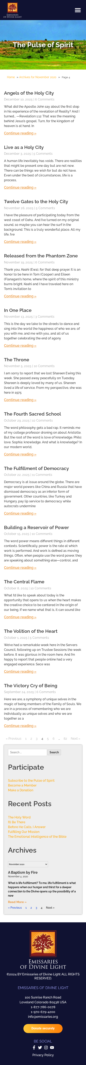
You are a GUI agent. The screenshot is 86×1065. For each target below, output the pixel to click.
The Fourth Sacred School (32, 414)
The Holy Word (19, 817)
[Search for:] (27, 753)
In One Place (18, 310)
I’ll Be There (16, 822)
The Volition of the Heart (30, 631)
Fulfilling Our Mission (23, 832)
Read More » (17, 902)
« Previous (13, 738)
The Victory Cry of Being (30, 685)
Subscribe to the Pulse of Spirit (31, 780)
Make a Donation (20, 790)
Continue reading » (20, 133)
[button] (78, 10)
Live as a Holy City (24, 147)
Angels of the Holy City (29, 93)
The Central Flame (24, 581)
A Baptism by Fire (23, 872)
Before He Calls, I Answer (27, 827)
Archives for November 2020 (37, 77)
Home (11, 77)
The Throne (16, 359)
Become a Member (22, 785)
